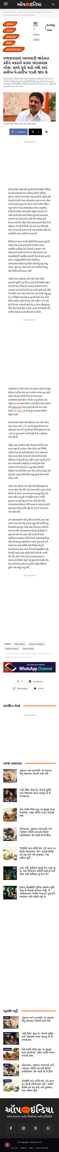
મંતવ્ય (13, 12)
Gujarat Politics (11, 648)
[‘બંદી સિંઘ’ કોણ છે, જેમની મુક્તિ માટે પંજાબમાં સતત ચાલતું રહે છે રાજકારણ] (10, 795)
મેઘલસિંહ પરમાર (50, 28)
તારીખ (25, 426)
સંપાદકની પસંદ (14, 49)
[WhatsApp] (48, 1129)
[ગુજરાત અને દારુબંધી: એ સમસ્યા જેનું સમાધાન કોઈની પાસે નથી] (10, 776)
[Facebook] (11, 1129)
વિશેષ (9, 43)
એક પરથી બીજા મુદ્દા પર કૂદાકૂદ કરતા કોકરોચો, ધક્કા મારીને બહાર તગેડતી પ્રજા (37, 813)
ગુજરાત (10, 23)
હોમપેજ (6, 12)
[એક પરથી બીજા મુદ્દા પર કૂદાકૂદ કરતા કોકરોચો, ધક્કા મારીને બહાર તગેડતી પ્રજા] (10, 814)
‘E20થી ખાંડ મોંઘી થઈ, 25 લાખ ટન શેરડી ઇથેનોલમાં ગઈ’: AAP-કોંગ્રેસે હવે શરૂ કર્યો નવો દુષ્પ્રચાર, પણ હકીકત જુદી (38, 853)
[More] (46, 132)
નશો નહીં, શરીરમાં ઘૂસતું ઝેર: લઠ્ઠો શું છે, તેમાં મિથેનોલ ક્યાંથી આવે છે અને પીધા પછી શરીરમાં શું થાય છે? (37, 871)
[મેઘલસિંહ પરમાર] (45, 27)
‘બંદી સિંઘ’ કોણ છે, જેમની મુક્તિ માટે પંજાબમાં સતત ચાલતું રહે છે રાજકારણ (35, 793)
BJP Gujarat (20, 644)
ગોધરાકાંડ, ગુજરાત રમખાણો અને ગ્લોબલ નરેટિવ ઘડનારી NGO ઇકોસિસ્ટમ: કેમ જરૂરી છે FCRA (36, 832)
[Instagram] (23, 1129)
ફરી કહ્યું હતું (18, 411)
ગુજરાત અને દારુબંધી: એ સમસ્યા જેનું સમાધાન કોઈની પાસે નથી (36, 772)
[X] (36, 1129)
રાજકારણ (11, 36)
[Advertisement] (29, 352)
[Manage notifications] (7, 1144)
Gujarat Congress (36, 644)
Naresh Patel (28, 648)
